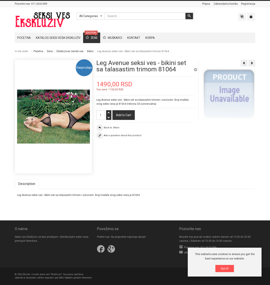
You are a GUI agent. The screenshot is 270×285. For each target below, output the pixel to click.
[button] (195, 70)
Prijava (206, 3)
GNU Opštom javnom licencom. (75, 277)
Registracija (248, 3)
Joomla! (19, 277)
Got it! (224, 268)
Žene (50, 51)
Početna (38, 51)
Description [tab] (26, 184)
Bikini (90, 51)
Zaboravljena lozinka (225, 3)
